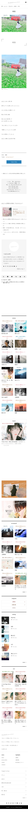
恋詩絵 (14, 607)
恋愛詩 (9, 279)
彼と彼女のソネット (20, 762)
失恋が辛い (5, 279)
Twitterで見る (14, 162)
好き (14, 281)
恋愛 (22, 281)
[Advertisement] (14, 299)
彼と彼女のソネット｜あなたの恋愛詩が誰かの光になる (18, 213)
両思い (7, 281)
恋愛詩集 (14, 604)
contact (3, 762)
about (3, 757)
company (3, 764)
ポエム (4, 281)
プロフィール (20, 269)
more (24, 592)
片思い (6, 282)
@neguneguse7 (10, 157)
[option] (14, 434)
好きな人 (17, 281)
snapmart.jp (5, 89)
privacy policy (4, 760)
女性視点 (11, 281)
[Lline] (12, 276)
